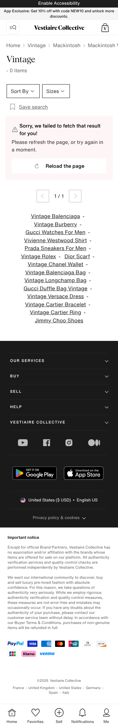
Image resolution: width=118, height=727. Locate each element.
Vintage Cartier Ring (55, 312)
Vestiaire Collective (37, 422)
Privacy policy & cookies (56, 518)
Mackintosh (66, 45)
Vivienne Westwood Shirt (55, 240)
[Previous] (43, 196)
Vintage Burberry (55, 224)
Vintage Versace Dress (55, 296)
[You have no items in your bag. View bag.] (105, 27)
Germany (93, 688)
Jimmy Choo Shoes (59, 321)
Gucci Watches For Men (55, 232)
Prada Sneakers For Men (55, 248)
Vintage (36, 45)
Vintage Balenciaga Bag (55, 272)
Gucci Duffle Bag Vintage (55, 288)
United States (70, 688)
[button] (105, 27)
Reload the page (65, 166)
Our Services (27, 361)
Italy (65, 692)
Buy (15, 376)
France (18, 688)
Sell (16, 391)
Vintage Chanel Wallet (55, 264)
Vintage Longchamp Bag (56, 280)
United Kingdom (41, 688)
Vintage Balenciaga (55, 216)
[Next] (75, 196)
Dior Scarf (77, 256)
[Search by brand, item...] (13, 28)
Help (16, 407)
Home (13, 45)
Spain (53, 692)
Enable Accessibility (59, 3)
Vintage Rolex (38, 256)
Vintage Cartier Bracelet (55, 305)
